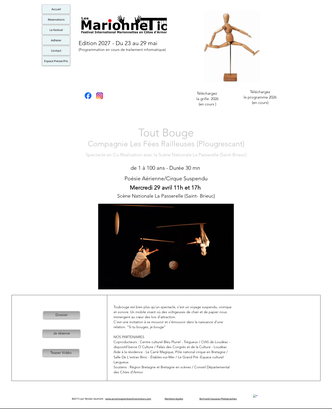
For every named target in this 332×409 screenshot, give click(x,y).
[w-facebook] (255, 396)
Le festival (56, 29)
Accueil (56, 9)
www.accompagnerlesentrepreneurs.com (128, 398)
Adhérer (56, 40)
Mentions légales (174, 398)
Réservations (56, 19)
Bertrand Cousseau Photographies (218, 398)
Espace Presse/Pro (56, 61)
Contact (56, 50)
